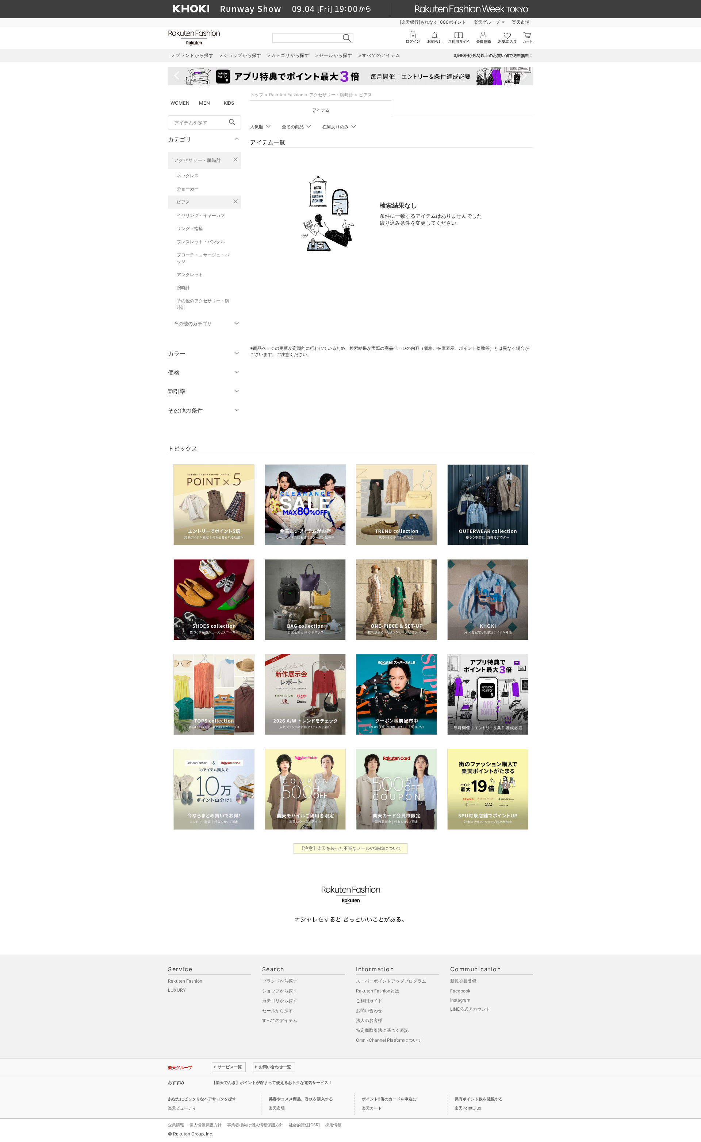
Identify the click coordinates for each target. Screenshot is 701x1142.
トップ (256, 94)
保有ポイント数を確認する (479, 1099)
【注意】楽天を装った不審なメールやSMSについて (351, 848)
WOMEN (180, 103)
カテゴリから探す (279, 1000)
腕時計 (183, 287)
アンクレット (190, 274)
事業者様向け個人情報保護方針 (255, 1124)
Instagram (460, 1000)
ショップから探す (279, 991)
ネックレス (188, 175)
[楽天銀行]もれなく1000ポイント (433, 22)
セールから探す (277, 1010)
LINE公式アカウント (470, 1009)
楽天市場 (520, 22)
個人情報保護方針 (205, 1124)
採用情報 (333, 1124)
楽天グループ (487, 22)
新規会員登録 (463, 981)
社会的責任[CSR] (304, 1124)
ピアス (183, 202)
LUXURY (177, 990)
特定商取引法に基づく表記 (382, 1030)
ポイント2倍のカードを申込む (389, 1099)
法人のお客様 (369, 1020)
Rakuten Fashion (286, 94)
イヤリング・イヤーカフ (201, 215)
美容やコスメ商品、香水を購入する (301, 1099)
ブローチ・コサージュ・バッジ (203, 258)
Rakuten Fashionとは (377, 991)
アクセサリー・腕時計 (197, 160)
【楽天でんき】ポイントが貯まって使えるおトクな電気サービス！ (272, 1082)
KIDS (229, 103)
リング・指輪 (190, 228)
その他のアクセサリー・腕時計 (203, 304)
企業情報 (176, 1124)
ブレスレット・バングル (201, 241)
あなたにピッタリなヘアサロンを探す (202, 1099)
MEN (204, 103)
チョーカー (188, 188)
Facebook (460, 991)
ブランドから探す (279, 981)
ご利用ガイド (369, 1000)
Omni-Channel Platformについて (389, 1040)
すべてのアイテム (279, 1020)
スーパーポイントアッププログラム (391, 981)
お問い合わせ (369, 1010)
